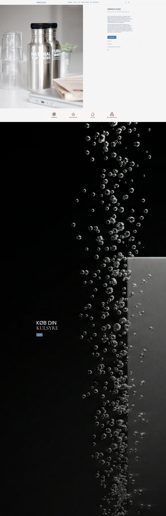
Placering (109, 44)
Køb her (39, 334)
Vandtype (109, 41)
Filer (108, 49)
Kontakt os (112, 37)
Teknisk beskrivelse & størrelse (113, 46)
